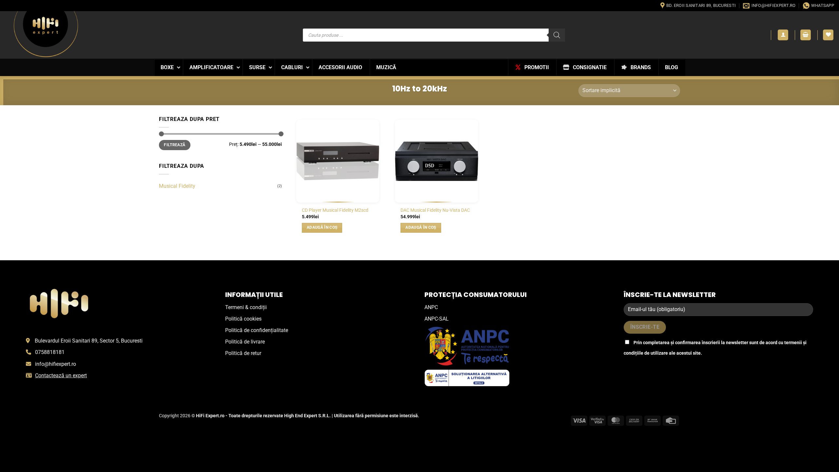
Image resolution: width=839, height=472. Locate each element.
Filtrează (174, 145)
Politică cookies (243, 319)
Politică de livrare (245, 342)
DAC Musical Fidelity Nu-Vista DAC (435, 210)
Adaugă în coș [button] (322, 227)
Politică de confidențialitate (256, 330)
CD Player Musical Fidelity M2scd (335, 210)
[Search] (557, 35)
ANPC (431, 307)
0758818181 (50, 352)
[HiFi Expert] (46, 34)
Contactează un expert (61, 375)
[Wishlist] (828, 35)
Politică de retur (243, 353)
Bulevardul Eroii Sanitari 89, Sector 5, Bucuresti (89, 341)
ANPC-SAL (436, 319)
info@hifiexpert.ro (55, 364)
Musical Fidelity (177, 186)
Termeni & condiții (246, 307)
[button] (783, 35)
